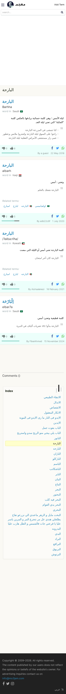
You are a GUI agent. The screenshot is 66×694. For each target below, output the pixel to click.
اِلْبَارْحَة (8, 301)
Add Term (59, 4)
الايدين (57, 422)
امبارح (7, 205)
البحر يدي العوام (52, 504)
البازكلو (57, 458)
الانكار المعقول (52, 412)
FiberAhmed (36, 341)
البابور (57, 438)
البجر (58, 489)
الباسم (57, 463)
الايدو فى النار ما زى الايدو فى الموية (40, 417)
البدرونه (56, 528)
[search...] (62, 12)
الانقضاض (55, 407)
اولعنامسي (41, 205)
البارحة (8, 101)
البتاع (58, 484)
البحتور (57, 494)
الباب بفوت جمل (51, 427)
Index (9, 391)
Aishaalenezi (37, 289)
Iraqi (15, 175)
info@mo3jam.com (13, 678)
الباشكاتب (55, 469)
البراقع (57, 544)
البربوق (57, 549)
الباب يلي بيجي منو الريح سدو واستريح (39, 432)
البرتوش (56, 554)
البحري (57, 509)
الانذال (57, 402)
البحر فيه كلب (53, 499)
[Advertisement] (33, 51)
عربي (58, 689)
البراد (58, 538)
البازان (57, 453)
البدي (58, 533)
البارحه (25, 205)
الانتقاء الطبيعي (52, 397)
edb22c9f (45, 221)
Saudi (16, 111)
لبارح (16, 205)
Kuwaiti (17, 243)
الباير (58, 474)
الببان (58, 479)
